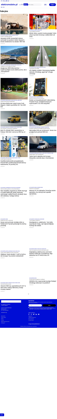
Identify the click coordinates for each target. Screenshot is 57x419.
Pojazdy (16, 35)
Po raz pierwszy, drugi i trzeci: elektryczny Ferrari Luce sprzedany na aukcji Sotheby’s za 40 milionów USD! (42, 386)
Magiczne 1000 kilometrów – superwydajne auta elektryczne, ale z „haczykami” (14, 69)
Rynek (20, 127)
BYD (8, 127)
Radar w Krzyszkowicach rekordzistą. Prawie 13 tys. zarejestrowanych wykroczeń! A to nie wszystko (42, 101)
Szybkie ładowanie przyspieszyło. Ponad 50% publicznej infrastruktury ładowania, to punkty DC (13, 162)
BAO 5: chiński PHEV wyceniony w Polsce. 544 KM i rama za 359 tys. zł (13, 131)
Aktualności (3, 35)
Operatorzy (19, 100)
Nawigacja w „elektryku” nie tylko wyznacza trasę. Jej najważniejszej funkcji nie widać (41, 224)
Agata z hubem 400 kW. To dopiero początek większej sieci (41, 321)
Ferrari (38, 381)
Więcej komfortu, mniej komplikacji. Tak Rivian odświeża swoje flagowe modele (13, 377)
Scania (43, 153)
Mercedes (38, 127)
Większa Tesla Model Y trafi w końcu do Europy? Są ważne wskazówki (13, 255)
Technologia (39, 30)
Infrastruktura (40, 67)
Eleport (9, 100)
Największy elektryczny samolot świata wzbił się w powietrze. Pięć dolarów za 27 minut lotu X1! (40, 253)
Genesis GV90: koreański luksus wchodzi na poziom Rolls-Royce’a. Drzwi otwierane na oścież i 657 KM (13, 40)
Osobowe (13, 35)
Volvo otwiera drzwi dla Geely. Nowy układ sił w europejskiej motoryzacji (13, 313)
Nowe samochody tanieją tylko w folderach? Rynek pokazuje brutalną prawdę (13, 224)
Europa (7, 251)
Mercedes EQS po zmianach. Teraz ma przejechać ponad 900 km (42, 131)
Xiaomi (18, 282)
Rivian (10, 372)
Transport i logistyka (46, 342)
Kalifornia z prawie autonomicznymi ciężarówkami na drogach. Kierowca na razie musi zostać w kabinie (42, 347)
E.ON (35, 317)
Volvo (24, 309)
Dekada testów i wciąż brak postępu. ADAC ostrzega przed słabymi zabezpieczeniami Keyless (13, 345)
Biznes (7, 35)
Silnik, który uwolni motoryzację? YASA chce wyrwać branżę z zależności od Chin (42, 35)
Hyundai (9, 35)
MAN (37, 153)
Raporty (16, 157)
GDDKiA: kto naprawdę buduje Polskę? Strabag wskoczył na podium (42, 282)
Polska (44, 67)
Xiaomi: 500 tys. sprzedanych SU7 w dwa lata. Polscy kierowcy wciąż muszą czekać (13, 287)
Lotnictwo (39, 248)
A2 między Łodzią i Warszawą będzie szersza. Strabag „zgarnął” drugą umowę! (42, 72)
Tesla (46, 153)
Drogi (35, 67)
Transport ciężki (50, 153)
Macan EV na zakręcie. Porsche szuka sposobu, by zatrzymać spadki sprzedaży (42, 192)
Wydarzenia (18, 187)
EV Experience (8, 187)
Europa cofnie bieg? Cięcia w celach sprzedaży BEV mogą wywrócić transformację (42, 416)
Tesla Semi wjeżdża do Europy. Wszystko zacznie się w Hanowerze (41, 157)
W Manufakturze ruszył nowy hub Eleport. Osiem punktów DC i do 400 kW (13, 105)
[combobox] (35, 5)
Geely (12, 309)
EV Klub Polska (13, 187)
